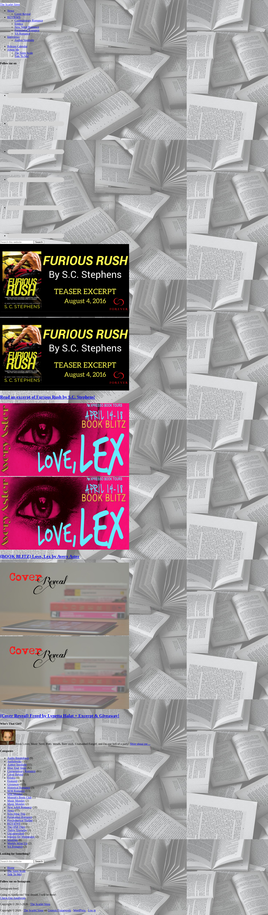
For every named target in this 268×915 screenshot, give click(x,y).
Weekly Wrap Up (17, 843)
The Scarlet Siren (10, 4)
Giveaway (13, 784)
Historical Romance (18, 787)
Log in (92, 910)
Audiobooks (14, 761)
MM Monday (15, 794)
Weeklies (12, 840)
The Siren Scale (16, 871)
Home (10, 867)
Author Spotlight (17, 764)
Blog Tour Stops (16, 767)
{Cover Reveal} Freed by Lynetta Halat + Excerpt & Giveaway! (59, 715)
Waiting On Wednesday (21, 836)
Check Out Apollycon (12, 898)
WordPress (79, 910)
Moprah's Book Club (19, 797)
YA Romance (15, 846)
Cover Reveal (15, 774)
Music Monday (16, 800)
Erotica (11, 777)
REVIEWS (13, 823)
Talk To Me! (14, 874)
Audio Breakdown (18, 758)
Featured (12, 781)
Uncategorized (15, 833)
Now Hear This (16, 813)
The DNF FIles (16, 826)
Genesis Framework (59, 910)
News (10, 810)
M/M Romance (16, 790)
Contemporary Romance (21, 771)
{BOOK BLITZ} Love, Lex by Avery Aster (39, 556)
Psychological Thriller (20, 820)
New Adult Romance (19, 807)
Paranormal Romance (19, 817)
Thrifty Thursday (17, 830)
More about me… (140, 743)
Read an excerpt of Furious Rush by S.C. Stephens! (47, 397)
